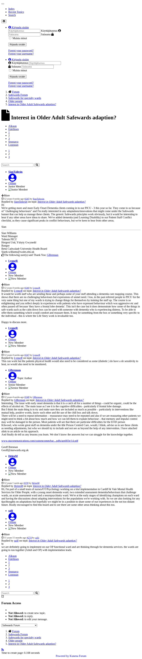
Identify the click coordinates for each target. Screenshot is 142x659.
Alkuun (12, 126)
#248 (26, 397)
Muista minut (19, 38)
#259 (26, 483)
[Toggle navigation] (2, 3)
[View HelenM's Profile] (12, 464)
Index (11, 8)
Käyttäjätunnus (49, 30)
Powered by (62, 655)
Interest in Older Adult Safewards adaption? (62, 201)
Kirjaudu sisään (17, 44)
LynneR (13, 260)
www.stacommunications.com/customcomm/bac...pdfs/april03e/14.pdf (39, 440)
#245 (26, 198)
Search (12, 15)
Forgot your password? (21, 50)
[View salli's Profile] (12, 518)
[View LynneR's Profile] (12, 268)
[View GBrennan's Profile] (12, 378)
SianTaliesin (15, 171)
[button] (18, 27)
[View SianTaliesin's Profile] (12, 179)
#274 (29, 537)
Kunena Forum (78, 655)
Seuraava (13, 141)
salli (10, 510)
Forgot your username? (21, 53)
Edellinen (13, 129)
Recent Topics (16, 11)
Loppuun (13, 144)
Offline (12, 183)
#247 (26, 355)
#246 (26, 288)
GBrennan (52, 254)
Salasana (46, 34)
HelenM (13, 456)
